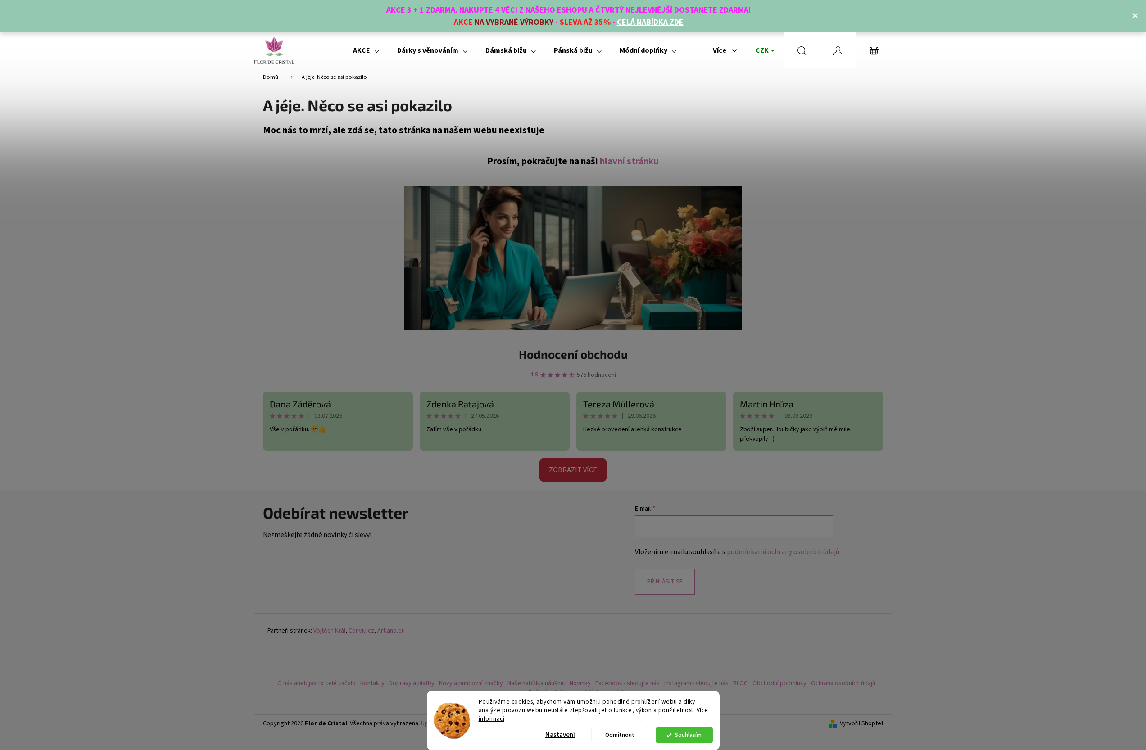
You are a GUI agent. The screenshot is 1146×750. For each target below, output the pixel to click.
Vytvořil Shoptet (861, 723)
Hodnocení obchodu (573, 354)
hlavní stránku (629, 161)
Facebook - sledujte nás (627, 683)
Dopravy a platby (412, 683)
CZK (763, 50)
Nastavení (560, 735)
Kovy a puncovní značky (471, 683)
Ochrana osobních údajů (843, 683)
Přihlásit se (665, 581)
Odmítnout (619, 735)
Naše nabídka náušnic (536, 683)
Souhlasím (688, 735)
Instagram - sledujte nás (696, 683)
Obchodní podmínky (779, 683)
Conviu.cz (361, 631)
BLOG (740, 683)
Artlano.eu (391, 631)
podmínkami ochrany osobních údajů (783, 552)
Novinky (580, 683)
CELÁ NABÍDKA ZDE (650, 22)
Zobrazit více (573, 470)
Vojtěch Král (329, 631)
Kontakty (372, 683)
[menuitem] (366, 50)
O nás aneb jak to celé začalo (316, 683)
